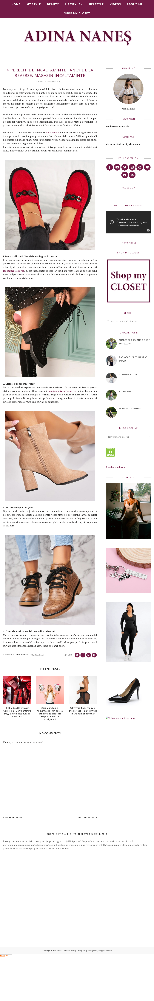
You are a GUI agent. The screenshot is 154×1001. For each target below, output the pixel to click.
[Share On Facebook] (82, 655)
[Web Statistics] (6, 956)
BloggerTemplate (105, 951)
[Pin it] (94, 655)
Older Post (86, 817)
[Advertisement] (77, 879)
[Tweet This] (77, 655)
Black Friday (52, 132)
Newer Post (14, 817)
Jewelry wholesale (115, 467)
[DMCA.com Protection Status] (110, 455)
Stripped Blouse (128, 374)
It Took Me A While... (130, 408)
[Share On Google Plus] (88, 655)
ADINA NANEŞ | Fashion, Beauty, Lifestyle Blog (69, 951)
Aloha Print (126, 391)
